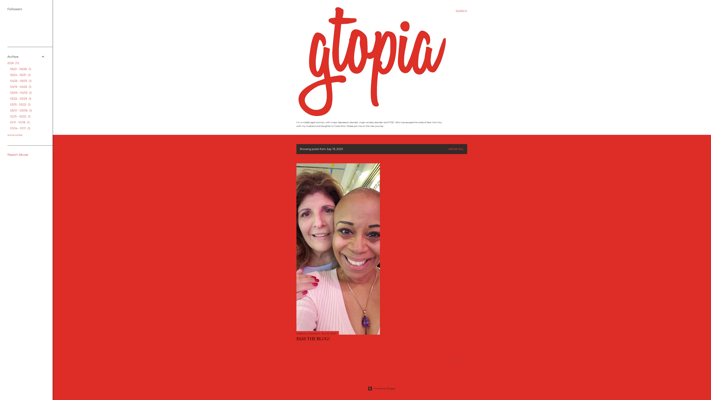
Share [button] (299, 344)
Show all (456, 149)
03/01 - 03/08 (20, 110)
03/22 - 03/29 (20, 98)
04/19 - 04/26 (20, 87)
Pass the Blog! (313, 338)
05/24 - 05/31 (20, 75)
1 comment (311, 344)
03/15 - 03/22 (20, 104)
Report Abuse (17, 154)
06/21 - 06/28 (20, 69)
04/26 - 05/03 (20, 81)
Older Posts (457, 359)
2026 (12, 63)
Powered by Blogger (385, 388)
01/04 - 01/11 (19, 128)
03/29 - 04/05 (20, 92)
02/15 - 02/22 (20, 116)
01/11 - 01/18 (19, 122)
